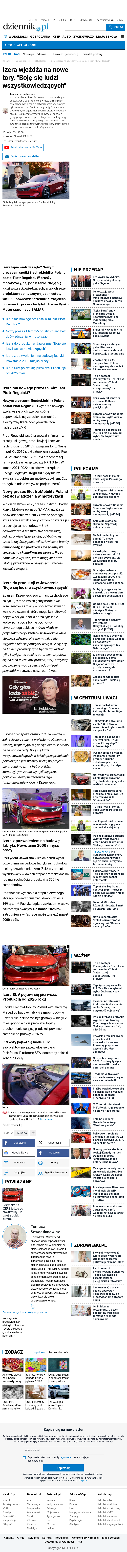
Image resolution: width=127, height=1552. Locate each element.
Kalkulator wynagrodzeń (110, 1524)
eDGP (5, 1508)
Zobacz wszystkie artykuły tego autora (24, 1312)
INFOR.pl (32, 20)
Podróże (31, 1524)
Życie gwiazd (54, 1516)
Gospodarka (33, 1508)
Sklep (120, 20)
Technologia (33, 1504)
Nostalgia (28, 54)
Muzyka (51, 1524)
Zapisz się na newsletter (25, 156)
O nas (20, 1537)
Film (49, 1520)
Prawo (72, 1500)
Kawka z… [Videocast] (65, 54)
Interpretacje (9, 1520)
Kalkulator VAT (105, 1512)
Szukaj (118, 27)
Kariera (47, 1537)
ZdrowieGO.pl (86, 20)
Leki (71, 1508)
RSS (80, 1541)
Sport (30, 1516)
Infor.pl (6, 1500)
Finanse (73, 1504)
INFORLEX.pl (59, 20)
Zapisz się (63, 1468)
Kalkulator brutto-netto (109, 1520)
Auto (8, 45)
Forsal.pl (7, 1512)
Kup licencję (46, 1119)
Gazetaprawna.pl (12, 1504)
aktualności (40, 61)
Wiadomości (33, 1512)
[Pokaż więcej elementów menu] (122, 36)
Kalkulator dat (105, 1500)
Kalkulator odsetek (107, 1516)
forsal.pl (45, 20)
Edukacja (51, 1508)
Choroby (73, 1516)
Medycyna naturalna (80, 1512)
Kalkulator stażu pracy (109, 1508)
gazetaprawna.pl (105, 20)
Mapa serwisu (111, 1537)
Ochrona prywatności (85, 1537)
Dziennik (6, 61)
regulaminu (66, 1457)
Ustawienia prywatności (59, 1541)
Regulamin (61, 1537)
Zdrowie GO (43, 54)
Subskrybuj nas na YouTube (26, 147)
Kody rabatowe (55, 1504)
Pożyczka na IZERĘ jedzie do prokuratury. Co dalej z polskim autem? (12, 1212)
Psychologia (75, 1520)
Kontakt (9, 1537)
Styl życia (74, 1524)
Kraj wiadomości (58, 1352)
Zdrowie (31, 1520)
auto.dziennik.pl (23, 61)
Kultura (50, 1528)
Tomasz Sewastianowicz (39, 110)
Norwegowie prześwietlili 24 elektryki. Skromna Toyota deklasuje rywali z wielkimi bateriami (13, 1327)
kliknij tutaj (82, 1480)
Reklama (33, 1537)
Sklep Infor (8, 1524)
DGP (72, 20)
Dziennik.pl (34, 1494)
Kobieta (51, 1500)
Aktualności (26, 45)
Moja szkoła (53, 1512)
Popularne (39, 1352)
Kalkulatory (105, 1494)
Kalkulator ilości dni (107, 1504)
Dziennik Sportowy (92, 54)
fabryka (21, 1132)
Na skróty (9, 1494)
